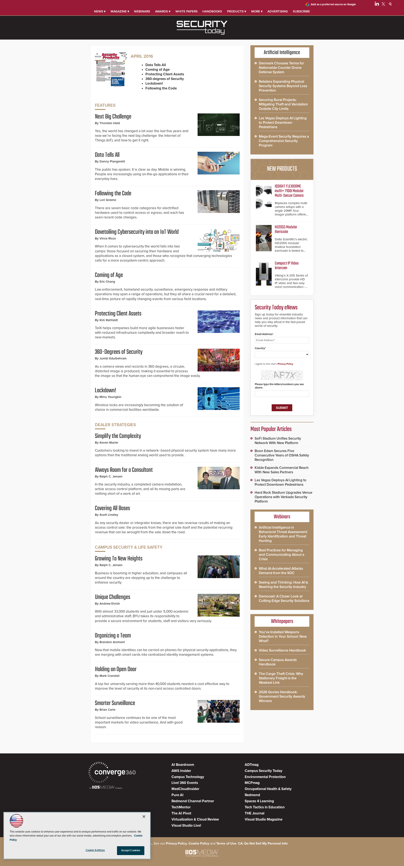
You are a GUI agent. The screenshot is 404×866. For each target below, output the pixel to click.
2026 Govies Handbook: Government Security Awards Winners (282, 696)
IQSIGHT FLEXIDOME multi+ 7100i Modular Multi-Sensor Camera (289, 191)
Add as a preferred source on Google (333, 4)
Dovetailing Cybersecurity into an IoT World (137, 232)
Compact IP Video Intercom (287, 265)
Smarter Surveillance (115, 703)
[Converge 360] (112, 773)
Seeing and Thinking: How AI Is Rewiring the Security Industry (283, 584)
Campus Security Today (263, 771)
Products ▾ (236, 11)
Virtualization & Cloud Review (195, 819)
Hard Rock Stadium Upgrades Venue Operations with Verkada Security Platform (283, 497)
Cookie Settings (95, 850)
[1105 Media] (105, 787)
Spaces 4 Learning (259, 801)
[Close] (144, 816)
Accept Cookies (130, 850)
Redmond (252, 795)
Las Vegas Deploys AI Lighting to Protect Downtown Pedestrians (283, 122)
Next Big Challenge (113, 117)
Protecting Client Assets (118, 314)
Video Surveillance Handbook (282, 650)
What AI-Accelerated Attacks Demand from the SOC (281, 570)
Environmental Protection (265, 777)
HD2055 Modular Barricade (286, 229)
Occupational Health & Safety (268, 789)
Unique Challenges (112, 597)
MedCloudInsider (185, 789)
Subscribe (301, 11)
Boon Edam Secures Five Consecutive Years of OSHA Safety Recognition (282, 455)
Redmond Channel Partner (192, 801)
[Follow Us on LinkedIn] (377, 5)
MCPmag (252, 783)
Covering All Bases (112, 508)
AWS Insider (181, 771)
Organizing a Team (113, 636)
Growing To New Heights (118, 559)
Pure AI (177, 795)
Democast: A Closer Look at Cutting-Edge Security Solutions (284, 598)
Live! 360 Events (184, 783)
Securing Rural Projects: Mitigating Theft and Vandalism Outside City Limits (283, 104)
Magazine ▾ (120, 11)
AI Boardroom (182, 764)
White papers (186, 11)
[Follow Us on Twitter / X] (383, 5)
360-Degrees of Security (118, 352)
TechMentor (181, 807)
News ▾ (100, 11)
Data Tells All (107, 155)
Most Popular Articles (271, 429)
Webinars (142, 11)
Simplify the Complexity (118, 436)
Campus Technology (187, 777)
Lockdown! (105, 390)
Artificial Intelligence (282, 52)
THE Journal (254, 813)
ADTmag (252, 764)
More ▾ (257, 11)
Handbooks (212, 11)
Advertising (277, 11)
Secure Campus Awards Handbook (278, 662)
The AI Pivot (181, 813)
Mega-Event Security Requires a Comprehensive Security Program (284, 141)
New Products (282, 169)
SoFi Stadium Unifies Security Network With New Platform (278, 440)
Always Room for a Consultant (124, 470)
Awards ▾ (162, 11)
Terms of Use (226, 843)
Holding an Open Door (116, 669)
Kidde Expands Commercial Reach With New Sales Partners (282, 470)
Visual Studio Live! (186, 825)
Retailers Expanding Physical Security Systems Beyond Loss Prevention (283, 86)
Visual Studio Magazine (263, 819)
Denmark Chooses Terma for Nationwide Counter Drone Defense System (281, 67)
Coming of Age (109, 275)
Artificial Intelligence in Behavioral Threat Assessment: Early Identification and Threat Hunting (283, 534)
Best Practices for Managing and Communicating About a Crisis (281, 554)
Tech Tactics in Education (265, 807)
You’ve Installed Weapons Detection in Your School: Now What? (283, 636)
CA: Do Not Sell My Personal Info (263, 843)
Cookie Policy (199, 843)
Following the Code (113, 193)
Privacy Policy (285, 363)
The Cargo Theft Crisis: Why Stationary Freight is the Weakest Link (281, 678)
